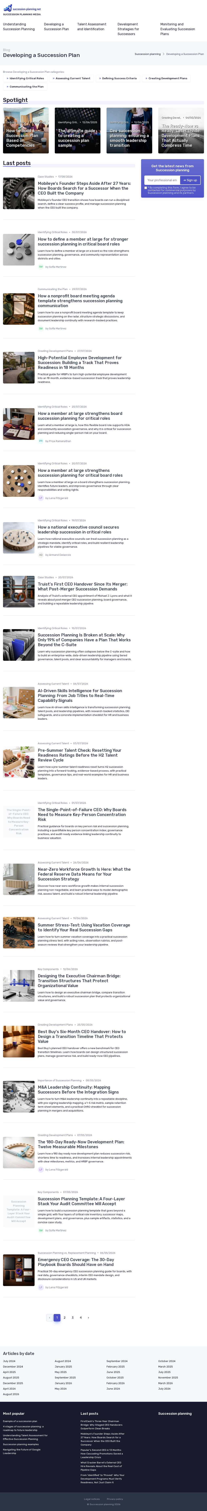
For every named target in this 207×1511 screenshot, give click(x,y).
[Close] (176, 745)
